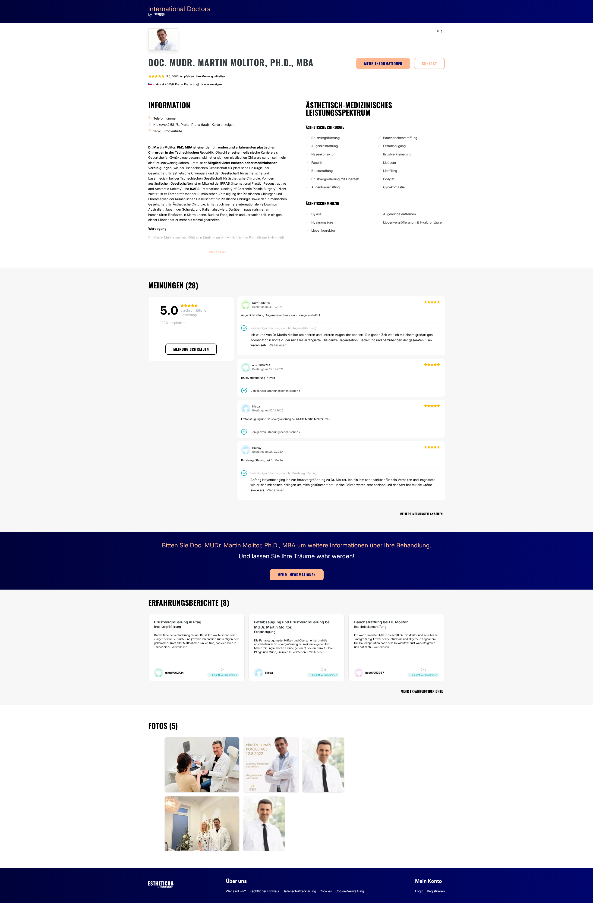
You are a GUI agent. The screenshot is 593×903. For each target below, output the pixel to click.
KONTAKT (429, 63)
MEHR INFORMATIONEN (383, 63)
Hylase (316, 214)
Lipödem (389, 162)
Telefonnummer (165, 118)
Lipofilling (390, 171)
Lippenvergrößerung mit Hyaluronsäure (412, 222)
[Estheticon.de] (161, 883)
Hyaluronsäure (322, 222)
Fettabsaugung (394, 146)
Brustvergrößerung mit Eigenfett (335, 179)
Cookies (326, 891)
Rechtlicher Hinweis (264, 891)
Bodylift (388, 179)
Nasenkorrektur (323, 154)
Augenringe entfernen (399, 214)
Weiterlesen (179, 647)
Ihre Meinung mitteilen (210, 76)
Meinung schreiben (191, 349)
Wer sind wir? (236, 891)
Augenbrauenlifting (325, 187)
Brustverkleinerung (397, 154)
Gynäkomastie (394, 187)
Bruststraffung (322, 171)
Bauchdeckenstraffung (400, 138)
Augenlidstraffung (324, 146)
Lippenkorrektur (323, 230)
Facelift (316, 162)
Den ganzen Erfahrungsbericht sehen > (275, 390)
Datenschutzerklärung (299, 891)
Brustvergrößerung (325, 138)
